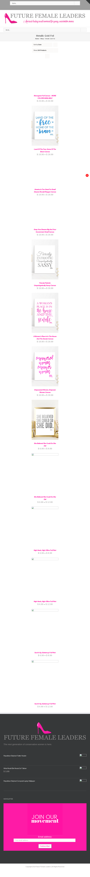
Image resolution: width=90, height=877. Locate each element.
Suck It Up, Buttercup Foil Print (45, 653)
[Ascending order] (55, 44)
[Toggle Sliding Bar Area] (88, 2)
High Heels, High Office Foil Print (45, 550)
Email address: (45, 837)
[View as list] (47, 56)
